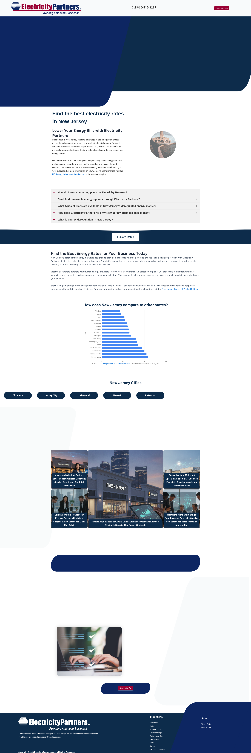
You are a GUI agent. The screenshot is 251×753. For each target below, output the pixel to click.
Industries (156, 717)
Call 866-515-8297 (144, 7)
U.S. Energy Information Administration (69, 174)
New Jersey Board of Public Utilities (180, 289)
